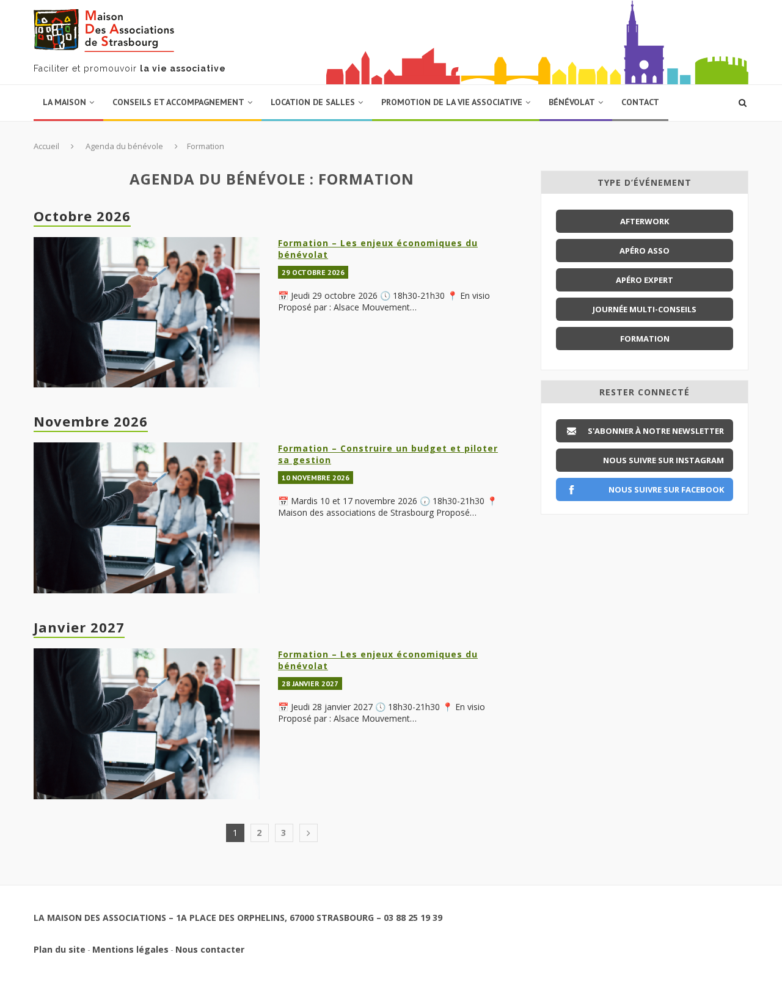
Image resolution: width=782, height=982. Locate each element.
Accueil (46, 146)
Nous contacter (209, 949)
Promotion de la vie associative (451, 102)
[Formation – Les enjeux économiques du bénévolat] (147, 312)
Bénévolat (572, 102)
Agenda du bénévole (124, 146)
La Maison (64, 102)
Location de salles (313, 102)
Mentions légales (130, 949)
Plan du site (60, 949)
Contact (640, 102)
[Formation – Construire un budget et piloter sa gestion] (147, 517)
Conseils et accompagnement (178, 102)
